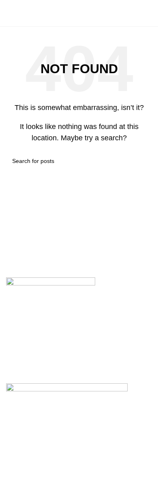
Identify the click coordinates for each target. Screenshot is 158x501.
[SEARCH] (142, 161)
